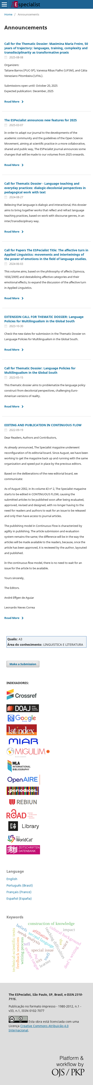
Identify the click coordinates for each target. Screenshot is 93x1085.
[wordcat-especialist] (21, 842)
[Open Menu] (4, 4)
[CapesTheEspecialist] (22, 794)
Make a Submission (23, 664)
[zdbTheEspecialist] (23, 853)
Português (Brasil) (19, 885)
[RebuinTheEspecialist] (23, 806)
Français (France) (18, 892)
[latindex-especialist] (21, 734)
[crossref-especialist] (21, 698)
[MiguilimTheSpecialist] (28, 756)
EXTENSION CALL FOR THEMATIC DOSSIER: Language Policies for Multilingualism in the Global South (43, 319)
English (11, 879)
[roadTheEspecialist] (21, 817)
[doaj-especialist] (22, 711)
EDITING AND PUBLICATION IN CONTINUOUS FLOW (43, 425)
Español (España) (19, 898)
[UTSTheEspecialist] (23, 831)
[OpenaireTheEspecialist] (23, 784)
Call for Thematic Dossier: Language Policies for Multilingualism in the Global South (39, 370)
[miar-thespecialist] (23, 744)
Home (8, 14)
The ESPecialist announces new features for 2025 (40, 120)
